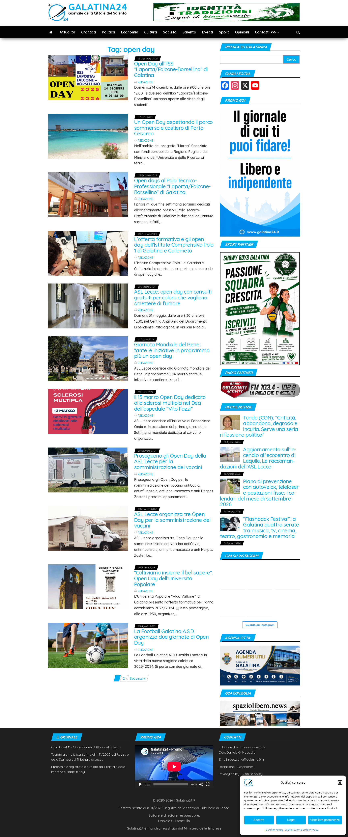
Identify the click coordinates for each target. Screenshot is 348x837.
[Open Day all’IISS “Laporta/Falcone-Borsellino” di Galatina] (88, 77)
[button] (340, 783)
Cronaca (88, 32)
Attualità (67, 32)
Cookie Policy (274, 829)
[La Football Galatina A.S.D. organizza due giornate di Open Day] (88, 645)
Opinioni (242, 32)
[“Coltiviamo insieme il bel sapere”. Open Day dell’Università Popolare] (88, 586)
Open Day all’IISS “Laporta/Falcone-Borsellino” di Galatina (171, 69)
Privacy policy (229, 774)
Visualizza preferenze (325, 820)
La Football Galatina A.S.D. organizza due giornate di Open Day (171, 637)
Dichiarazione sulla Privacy (301, 829)
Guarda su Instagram (259, 624)
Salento (189, 32)
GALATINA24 (97, 7)
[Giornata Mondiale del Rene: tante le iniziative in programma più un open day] (88, 358)
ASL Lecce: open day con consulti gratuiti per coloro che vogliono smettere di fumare (172, 297)
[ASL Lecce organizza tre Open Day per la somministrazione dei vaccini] (88, 528)
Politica (108, 32)
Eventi (207, 32)
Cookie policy (253, 774)
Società (169, 32)
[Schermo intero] (208, 784)
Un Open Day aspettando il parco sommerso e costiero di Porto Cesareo (173, 128)
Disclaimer (245, 767)
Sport (224, 32)
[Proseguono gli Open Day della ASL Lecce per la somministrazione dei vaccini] (88, 469)
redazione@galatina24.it (246, 759)
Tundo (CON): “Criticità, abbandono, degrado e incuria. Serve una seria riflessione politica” (259, 426)
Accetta (259, 820)
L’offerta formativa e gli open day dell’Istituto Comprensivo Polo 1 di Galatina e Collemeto (173, 245)
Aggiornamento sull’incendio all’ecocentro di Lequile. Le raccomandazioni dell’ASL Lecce (258, 458)
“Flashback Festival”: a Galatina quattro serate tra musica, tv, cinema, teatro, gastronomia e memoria (259, 528)
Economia (129, 32)
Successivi (138, 678)
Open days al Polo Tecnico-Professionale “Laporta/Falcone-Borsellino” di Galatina (172, 186)
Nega (291, 820)
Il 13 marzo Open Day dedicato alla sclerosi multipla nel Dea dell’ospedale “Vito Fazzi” (170, 403)
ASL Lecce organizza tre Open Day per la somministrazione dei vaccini (172, 520)
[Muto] (201, 784)
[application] (174, 766)
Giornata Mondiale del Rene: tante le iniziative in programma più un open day (171, 350)
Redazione (145, 82)
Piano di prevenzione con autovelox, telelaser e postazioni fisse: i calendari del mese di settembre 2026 (259, 493)
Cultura (150, 32)
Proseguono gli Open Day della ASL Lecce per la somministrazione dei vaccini (170, 461)
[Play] (140, 784)
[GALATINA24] (51, 32)
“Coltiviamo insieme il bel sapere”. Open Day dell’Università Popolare (173, 578)
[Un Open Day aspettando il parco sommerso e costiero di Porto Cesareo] (88, 136)
